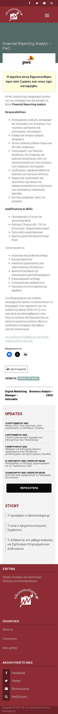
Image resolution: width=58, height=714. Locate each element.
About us (8, 629)
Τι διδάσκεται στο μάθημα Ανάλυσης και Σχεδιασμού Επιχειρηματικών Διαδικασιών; (30, 544)
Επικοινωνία (10, 638)
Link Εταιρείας (17, 369)
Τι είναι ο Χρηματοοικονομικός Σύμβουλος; (27, 528)
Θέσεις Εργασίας (28, 378)
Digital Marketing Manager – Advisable (16, 395)
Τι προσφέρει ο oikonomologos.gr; (28, 515)
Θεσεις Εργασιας (36, 461)
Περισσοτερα (29, 488)
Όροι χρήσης (10, 647)
